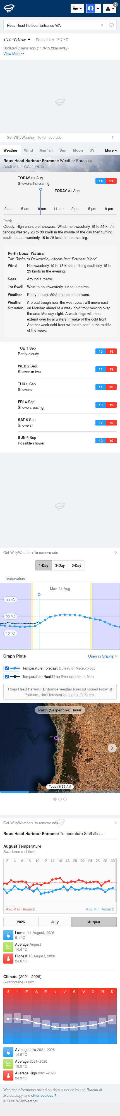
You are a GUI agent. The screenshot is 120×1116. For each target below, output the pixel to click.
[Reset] (102, 25)
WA (27, 166)
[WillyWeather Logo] (12, 8)
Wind (28, 150)
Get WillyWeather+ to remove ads (34, 137)
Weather (10, 150)
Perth (39, 166)
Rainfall (46, 150)
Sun (62, 150)
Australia (11, 166)
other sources (42, 1095)
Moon (78, 150)
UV (92, 150)
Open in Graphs (101, 656)
